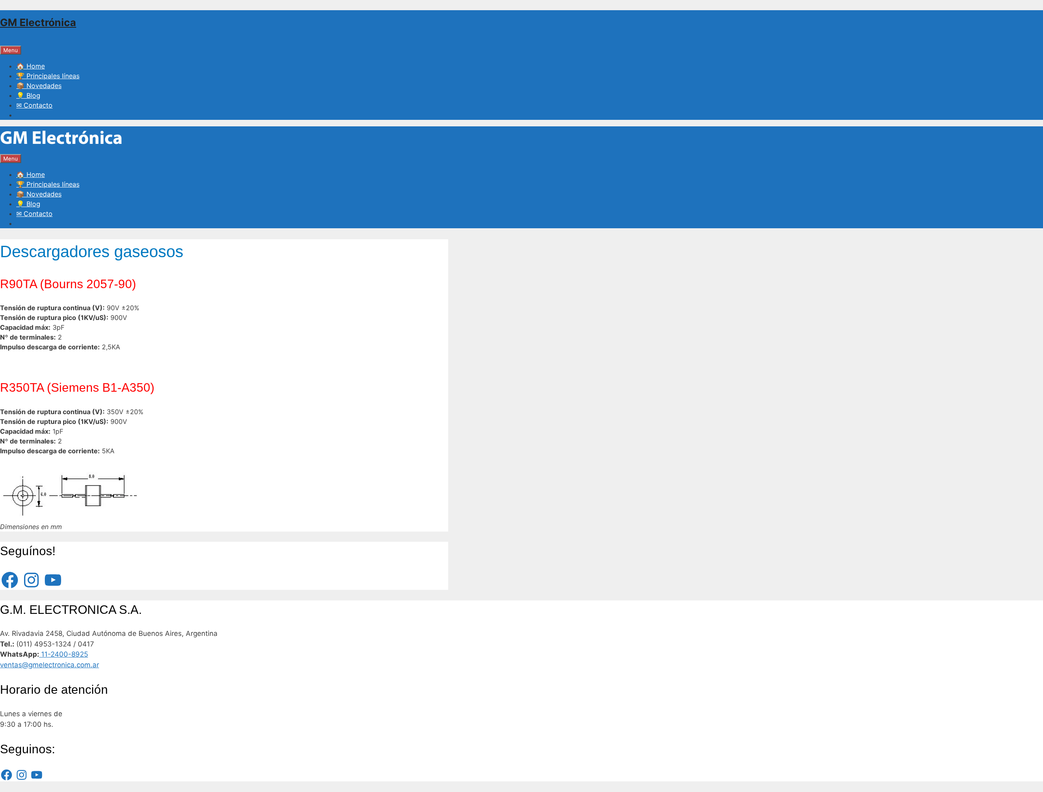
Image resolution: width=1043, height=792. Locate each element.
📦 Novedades (39, 86)
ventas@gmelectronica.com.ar (49, 665)
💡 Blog (28, 95)
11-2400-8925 (63, 654)
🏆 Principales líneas (47, 76)
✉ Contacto (34, 105)
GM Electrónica (38, 22)
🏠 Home (30, 66)
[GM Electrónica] (61, 148)
